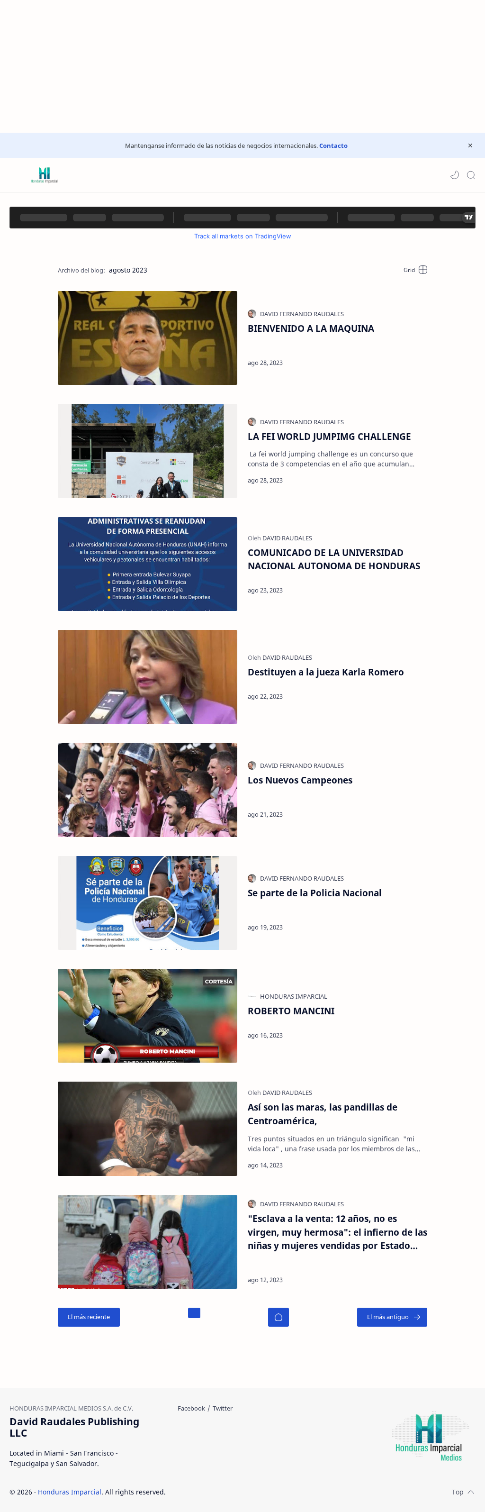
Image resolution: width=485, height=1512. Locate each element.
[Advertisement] (242, 66)
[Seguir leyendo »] (403, 362)
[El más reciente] (89, 1317)
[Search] (471, 175)
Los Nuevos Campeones (300, 780)
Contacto (333, 145)
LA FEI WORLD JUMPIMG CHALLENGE (329, 436)
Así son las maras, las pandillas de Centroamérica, (322, 1114)
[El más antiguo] (392, 1317)
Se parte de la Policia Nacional (315, 892)
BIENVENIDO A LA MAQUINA (311, 328)
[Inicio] (278, 1317)
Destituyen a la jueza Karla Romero (326, 671)
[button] (455, 175)
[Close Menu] (470, 145)
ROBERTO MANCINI (291, 1010)
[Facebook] (191, 1408)
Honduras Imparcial (69, 1491)
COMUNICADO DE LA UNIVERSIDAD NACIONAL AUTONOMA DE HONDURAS (334, 559)
